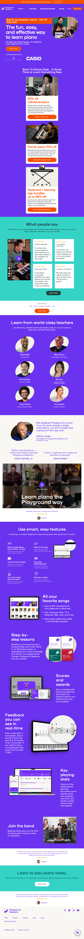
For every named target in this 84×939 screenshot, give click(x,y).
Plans (20, 8)
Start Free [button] (53, 293)
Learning (32, 8)
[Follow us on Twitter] (69, 910)
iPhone (35, 306)
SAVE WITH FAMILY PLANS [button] (42, 160)
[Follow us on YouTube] (78, 910)
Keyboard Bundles (47, 8)
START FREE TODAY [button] (42, 117)
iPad (30, 306)
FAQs (6, 918)
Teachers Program (10, 921)
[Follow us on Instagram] (73, 910)
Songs (61, 8)
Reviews (25, 918)
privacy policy (23, 930)
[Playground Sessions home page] (7, 8)
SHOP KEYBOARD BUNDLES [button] (42, 209)
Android (41, 306)
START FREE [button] (58, 2)
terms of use (9, 930)
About (43, 918)
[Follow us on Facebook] (65, 910)
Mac (53, 306)
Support (15, 918)
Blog (34, 918)
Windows (48, 306)
